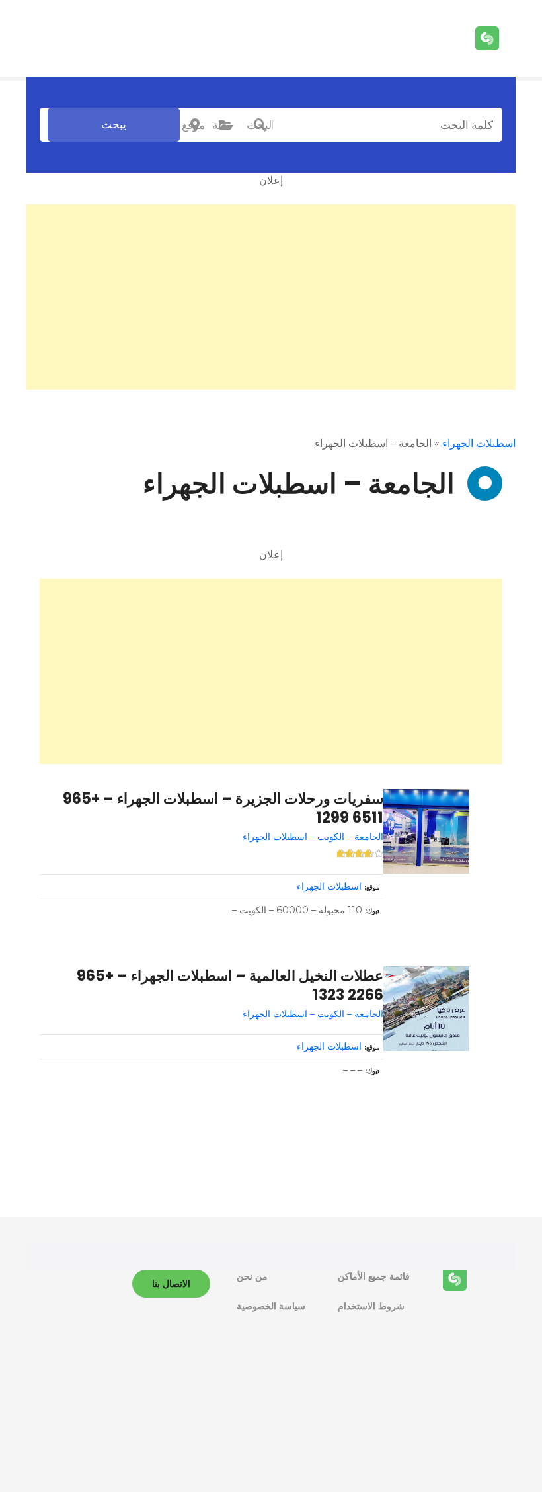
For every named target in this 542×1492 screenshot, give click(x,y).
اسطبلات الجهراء (479, 443)
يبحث (113, 124)
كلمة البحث (260, 125)
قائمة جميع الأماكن (374, 1276)
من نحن (252, 1276)
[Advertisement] (271, 297)
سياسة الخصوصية (271, 1306)
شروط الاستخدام (371, 1306)
